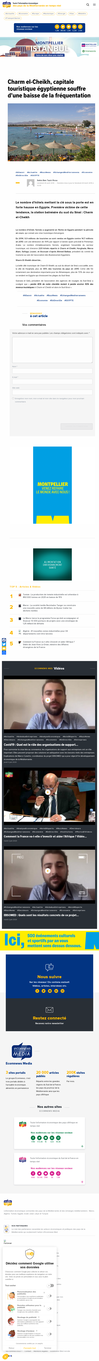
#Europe (35, 14)
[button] (5, 1357)
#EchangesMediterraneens (66, 172)
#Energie (61, 14)
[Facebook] (4, 640)
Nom (14, 366)
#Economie (23, 14)
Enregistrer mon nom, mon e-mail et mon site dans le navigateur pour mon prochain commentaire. (49, 400)
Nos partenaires (20, 1226)
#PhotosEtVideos (83, 832)
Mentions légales (41, 1351)
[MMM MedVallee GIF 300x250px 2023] (52, 564)
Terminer (47, 1348)
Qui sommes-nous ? (14, 1351)
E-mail (15, 377)
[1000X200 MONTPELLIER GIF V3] (49, 941)
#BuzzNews (45, 172)
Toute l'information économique (37, 4)
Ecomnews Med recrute (60, 1351)
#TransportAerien (12, 18)
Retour (11, 1348)
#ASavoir (20, 172)
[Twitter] (4, 644)
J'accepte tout (29, 1348)
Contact (28, 1351)
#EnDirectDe (22, 175)
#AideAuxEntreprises (27, 737)
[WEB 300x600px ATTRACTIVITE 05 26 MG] (52, 485)
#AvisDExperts (70, 737)
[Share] (4, 652)
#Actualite (9, 14)
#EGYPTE (35, 175)
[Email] (4, 648)
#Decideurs (9, 740)
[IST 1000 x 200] (49, 47)
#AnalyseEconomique (50, 737)
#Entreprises (80, 740)
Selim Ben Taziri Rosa (47, 180)
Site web (15, 388)
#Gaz (71, 14)
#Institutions (66, 832)
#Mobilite (82, 14)
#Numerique (48, 14)
